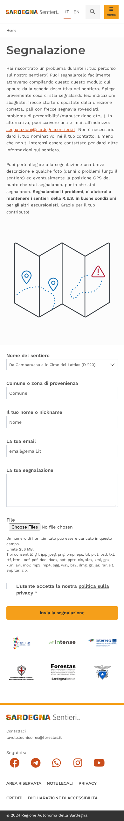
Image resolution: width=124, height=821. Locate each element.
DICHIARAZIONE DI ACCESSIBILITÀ (63, 798)
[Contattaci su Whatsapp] (57, 763)
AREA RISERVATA (23, 783)
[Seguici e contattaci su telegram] (36, 763)
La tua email (21, 441)
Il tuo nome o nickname (34, 412)
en (76, 11)
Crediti (14, 798)
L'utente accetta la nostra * (62, 589)
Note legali (60, 783)
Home (11, 30)
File (10, 520)
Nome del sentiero (28, 355)
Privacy (88, 783)
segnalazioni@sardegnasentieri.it (40, 129)
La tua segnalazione (29, 470)
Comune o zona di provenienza (42, 383)
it (67, 11)
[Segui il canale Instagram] (78, 763)
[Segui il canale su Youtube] (99, 763)
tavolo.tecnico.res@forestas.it (34, 737)
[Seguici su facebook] (14, 763)
